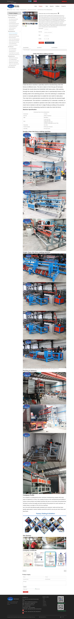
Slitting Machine (11, 29)
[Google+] (62, 617)
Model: (24, 47)
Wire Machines (10, 46)
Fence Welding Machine (13, 59)
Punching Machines (11, 17)
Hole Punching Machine (13, 20)
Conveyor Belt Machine (12, 43)
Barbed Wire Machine (12, 37)
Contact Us (45, 605)
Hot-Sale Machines (11, 67)
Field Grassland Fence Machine (14, 40)
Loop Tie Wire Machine (12, 48)
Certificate (44, 604)
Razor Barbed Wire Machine (13, 19)
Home (44, 598)
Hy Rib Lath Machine (12, 28)
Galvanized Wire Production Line (14, 54)
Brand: (38, 47)
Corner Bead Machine (12, 22)
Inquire (41, 42)
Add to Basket (50, 42)
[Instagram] (36, 1)
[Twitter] (32, 1)
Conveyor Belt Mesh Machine (13, 25)
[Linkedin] (30, 1)
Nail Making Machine (12, 51)
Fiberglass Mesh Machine (13, 34)
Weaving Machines (11, 31)
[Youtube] (34, 1)
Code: (52, 47)
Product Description (26, 49)
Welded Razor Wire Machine (13, 62)
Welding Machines (11, 56)
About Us (44, 602)
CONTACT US (64, 1)
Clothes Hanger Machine (12, 15)
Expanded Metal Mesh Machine (14, 23)
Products (44, 601)
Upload (25, 586)
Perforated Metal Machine (13, 26)
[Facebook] (29, 1)
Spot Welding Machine (12, 65)
